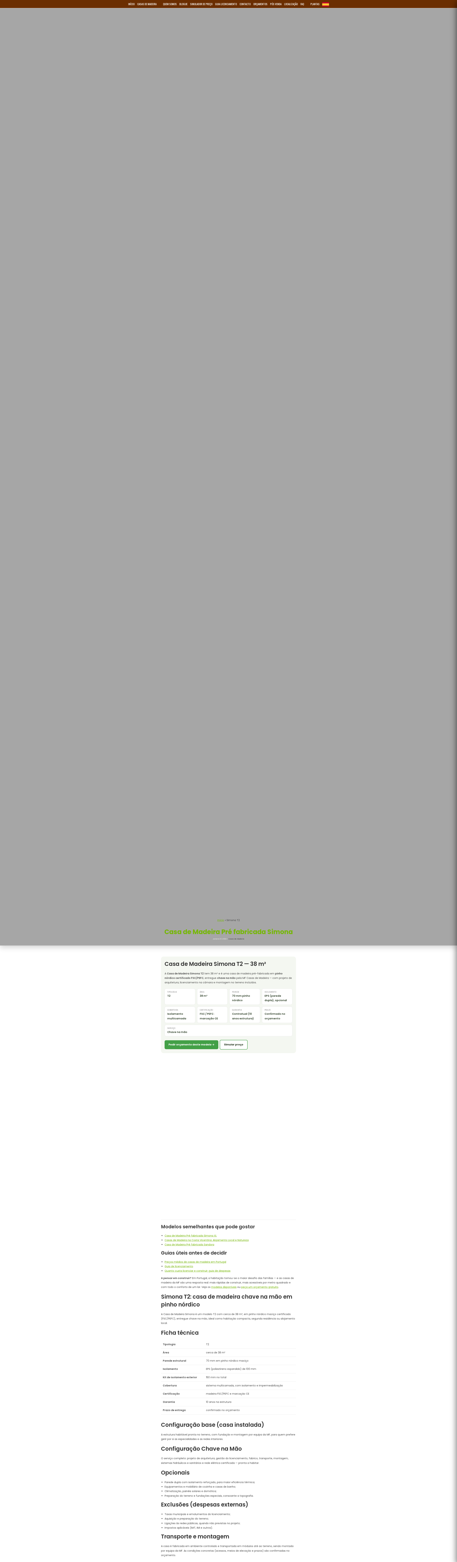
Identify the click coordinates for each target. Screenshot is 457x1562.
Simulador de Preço (201, 4)
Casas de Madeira (147, 4)
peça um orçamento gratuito (259, 1287)
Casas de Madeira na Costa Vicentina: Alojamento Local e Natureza (207, 1240)
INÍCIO (131, 4)
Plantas (315, 4)
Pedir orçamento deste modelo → (191, 1044)
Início (220, 920)
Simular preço (233, 1044)
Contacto (245, 4)
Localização (291, 4)
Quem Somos (170, 4)
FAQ (302, 4)
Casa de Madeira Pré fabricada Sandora (189, 1244)
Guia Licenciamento (226, 4)
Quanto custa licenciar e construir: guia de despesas (197, 1271)
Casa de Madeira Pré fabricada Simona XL (191, 1235)
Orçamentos (260, 4)
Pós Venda (276, 4)
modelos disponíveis (224, 1287)
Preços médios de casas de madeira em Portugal (195, 1262)
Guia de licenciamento (179, 1266)
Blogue (183, 4)
